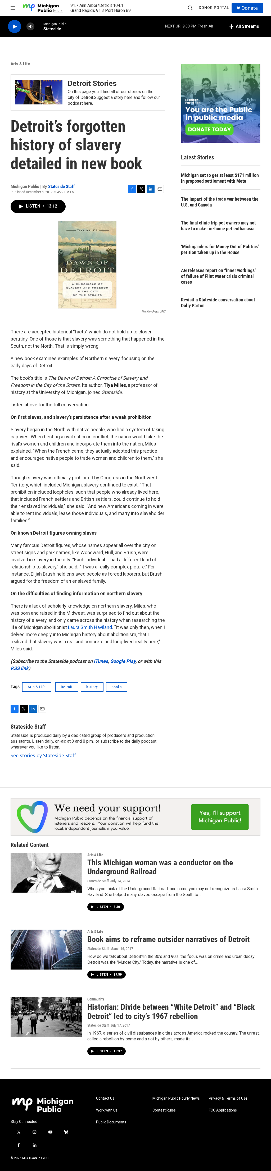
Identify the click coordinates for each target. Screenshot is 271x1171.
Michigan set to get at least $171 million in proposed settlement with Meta (220, 178)
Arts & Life (20, 63)
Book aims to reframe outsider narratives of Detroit (168, 939)
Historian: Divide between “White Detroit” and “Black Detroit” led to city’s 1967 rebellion (171, 1011)
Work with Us (107, 1110)
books (117, 687)
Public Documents (111, 1122)
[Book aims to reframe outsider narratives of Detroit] (46, 949)
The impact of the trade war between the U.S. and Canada (220, 202)
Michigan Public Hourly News (176, 1098)
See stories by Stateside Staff (43, 755)
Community (95, 999)
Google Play (123, 661)
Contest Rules (164, 1110)
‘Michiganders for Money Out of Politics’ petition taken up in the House (220, 249)
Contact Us (105, 1098)
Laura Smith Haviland (90, 627)
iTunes (101, 661)
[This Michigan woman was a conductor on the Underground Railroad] (46, 873)
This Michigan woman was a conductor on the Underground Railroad (160, 867)
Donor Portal (214, 8)
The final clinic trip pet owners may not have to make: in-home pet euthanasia (218, 225)
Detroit (67, 687)
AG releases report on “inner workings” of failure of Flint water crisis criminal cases (218, 276)
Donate (249, 8)
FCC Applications (223, 1110)
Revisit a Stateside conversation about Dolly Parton (218, 302)
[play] (14, 27)
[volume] (30, 27)
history (92, 687)
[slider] (39, 26)
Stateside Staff (61, 186)
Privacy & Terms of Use (228, 1098)
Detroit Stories (92, 83)
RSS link (20, 668)
